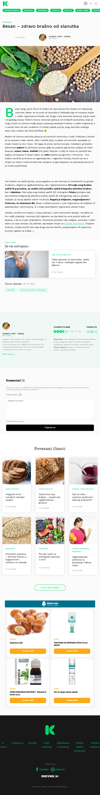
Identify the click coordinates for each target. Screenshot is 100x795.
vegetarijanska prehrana (33, 290)
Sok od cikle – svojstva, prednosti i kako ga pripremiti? (82, 497)
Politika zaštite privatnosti (79, 747)
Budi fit (68, 10)
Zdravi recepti (12, 489)
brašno (11, 290)
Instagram (60, 769)
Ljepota (56, 10)
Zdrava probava (11, 10)
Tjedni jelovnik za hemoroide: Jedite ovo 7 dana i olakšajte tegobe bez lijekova (70, 262)
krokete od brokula (74, 223)
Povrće (75, 489)
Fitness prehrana (80, 549)
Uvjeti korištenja (47, 745)
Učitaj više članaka (50, 588)
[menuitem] (86, 3)
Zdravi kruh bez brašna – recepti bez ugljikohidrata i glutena (49, 498)
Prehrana (42, 10)
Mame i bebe (82, 10)
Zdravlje (28, 10)
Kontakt (32, 743)
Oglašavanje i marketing (63, 745)
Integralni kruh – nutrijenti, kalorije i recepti (15, 497)
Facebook (43, 769)
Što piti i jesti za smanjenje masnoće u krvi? (49, 557)
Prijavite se (50, 427)
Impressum (18, 743)
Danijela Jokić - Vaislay (13, 333)
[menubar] (86, 3)
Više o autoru (8, 354)
